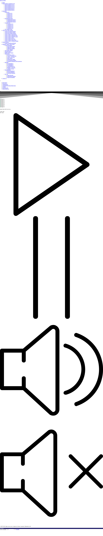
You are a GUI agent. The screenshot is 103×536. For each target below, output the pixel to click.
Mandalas (6, 62)
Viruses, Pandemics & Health (10, 43)
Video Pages (7, 53)
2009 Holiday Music (9, 50)
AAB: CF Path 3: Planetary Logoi (11, 36)
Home (3, 2)
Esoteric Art (7, 12)
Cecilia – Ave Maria (11, 57)
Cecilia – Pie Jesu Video (11, 56)
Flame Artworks (10, 75)
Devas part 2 (4, 83)
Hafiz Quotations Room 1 (9, 8)
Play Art (6, 74)
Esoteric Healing (5, 42)
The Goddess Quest (8, 29)
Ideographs (4, 11)
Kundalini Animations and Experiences (14, 61)
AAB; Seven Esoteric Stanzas (10, 33)
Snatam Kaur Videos (11, 59)
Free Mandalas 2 (10, 64)
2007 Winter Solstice (11, 46)
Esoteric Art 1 (9, 13)
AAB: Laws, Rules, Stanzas (7, 30)
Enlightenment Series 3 (11, 21)
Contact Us (4, 78)
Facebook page (5, 87)
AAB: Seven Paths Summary (10, 31)
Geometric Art (7, 22)
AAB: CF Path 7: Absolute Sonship (11, 41)
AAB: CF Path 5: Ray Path (10, 38)
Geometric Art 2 (10, 24)
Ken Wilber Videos (10, 54)
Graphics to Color (10, 68)
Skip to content (3, 0)
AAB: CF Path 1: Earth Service (11, 34)
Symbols (4, 86)
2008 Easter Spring (10, 47)
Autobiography (5, 84)
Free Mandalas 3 (10, 65)
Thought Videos (8, 51)
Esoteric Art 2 (9, 14)
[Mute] (51, 421)
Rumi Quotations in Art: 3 (10, 6)
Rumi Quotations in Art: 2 (10, 5)
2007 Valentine (10, 49)
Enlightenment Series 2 (11, 20)
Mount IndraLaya (5, 88)
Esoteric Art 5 (9, 17)
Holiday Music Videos (9, 52)
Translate (17, 529)
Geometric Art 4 (10, 27)
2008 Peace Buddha (11, 48)
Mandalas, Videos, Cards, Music (8, 44)
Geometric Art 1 (10, 23)
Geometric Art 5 (10, 28)
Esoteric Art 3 (9, 15)
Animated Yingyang (11, 66)
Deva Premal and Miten (11, 60)
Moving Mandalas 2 (11, 72)
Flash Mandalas (8, 69)
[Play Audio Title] (51, 215)
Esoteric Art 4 (9, 16)
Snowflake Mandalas (11, 73)
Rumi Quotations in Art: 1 (10, 4)
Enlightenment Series (9, 18)
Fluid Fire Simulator (11, 77)
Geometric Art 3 (10, 26)
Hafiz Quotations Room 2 (9, 10)
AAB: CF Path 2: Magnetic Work (11, 35)
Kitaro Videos (9, 58)
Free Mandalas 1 (10, 63)
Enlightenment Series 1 (11, 19)
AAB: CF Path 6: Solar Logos (10, 39)
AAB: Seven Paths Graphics (10, 32)
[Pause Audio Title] (51, 318)
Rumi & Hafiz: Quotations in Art (8, 3)
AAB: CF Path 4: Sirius (9, 37)
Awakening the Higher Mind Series (9, 85)
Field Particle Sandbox (11, 76)
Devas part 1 (4, 82)
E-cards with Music (8, 45)
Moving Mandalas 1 (11, 70)
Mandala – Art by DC (11, 67)
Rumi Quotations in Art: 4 (10, 7)
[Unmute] (51, 524)
